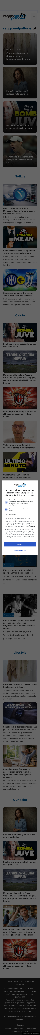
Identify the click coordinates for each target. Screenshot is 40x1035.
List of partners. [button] (30, 526)
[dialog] (20, 517)
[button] (20, 514)
